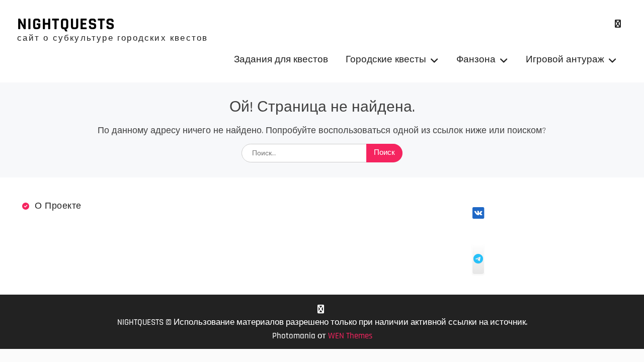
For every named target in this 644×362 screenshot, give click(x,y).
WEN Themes (350, 335)
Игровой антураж (565, 59)
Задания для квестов (281, 59)
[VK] (618, 24)
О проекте (58, 206)
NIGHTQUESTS (66, 24)
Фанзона (476, 59)
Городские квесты (386, 59)
